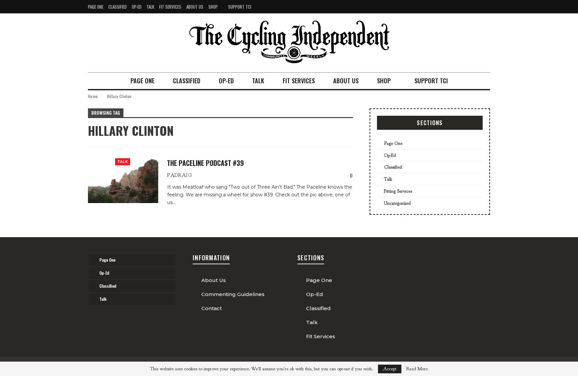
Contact (211, 308)
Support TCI (239, 6)
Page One (95, 6)
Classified (117, 6)
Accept (389, 369)
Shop (213, 6)
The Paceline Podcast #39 (205, 163)
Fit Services (170, 6)
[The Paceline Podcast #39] (123, 180)
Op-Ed (136, 6)
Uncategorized (397, 203)
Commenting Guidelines (233, 294)
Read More (417, 369)
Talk (150, 6)
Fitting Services (398, 191)
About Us (194, 6)
